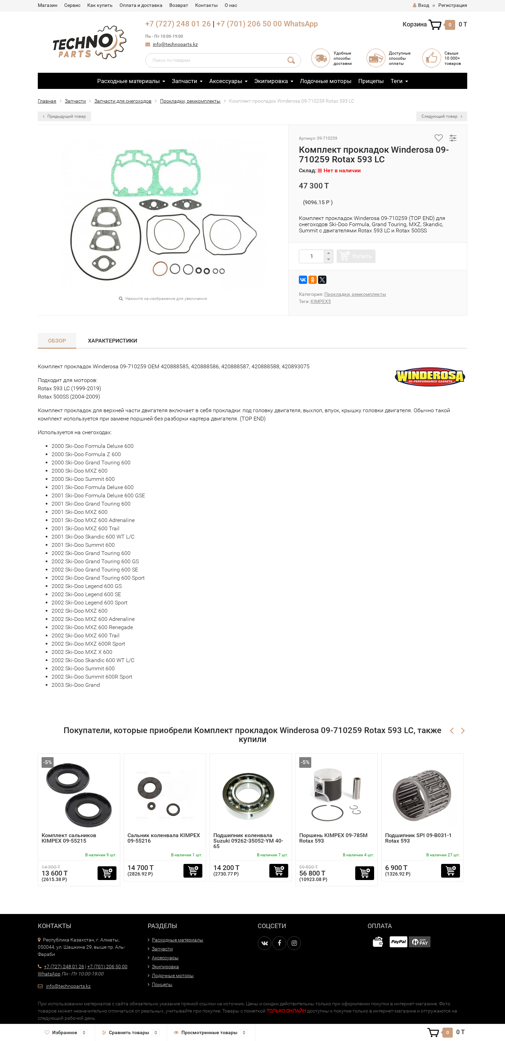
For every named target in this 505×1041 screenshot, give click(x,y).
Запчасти (184, 81)
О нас (231, 5)
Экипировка (271, 81)
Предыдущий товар (66, 116)
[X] (322, 280)
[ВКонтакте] (303, 280)
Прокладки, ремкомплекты (190, 101)
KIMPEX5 (321, 301)
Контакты (206, 5)
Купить (362, 256)
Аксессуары (225, 81)
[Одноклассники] (312, 280)
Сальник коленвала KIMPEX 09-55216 (163, 838)
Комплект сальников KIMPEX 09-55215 (69, 838)
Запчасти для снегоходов (123, 101)
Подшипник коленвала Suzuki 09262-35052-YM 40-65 (248, 840)
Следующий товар (440, 116)
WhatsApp (301, 24)
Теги (397, 81)
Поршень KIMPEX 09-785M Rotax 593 (333, 838)
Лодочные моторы (325, 81)
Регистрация (452, 5)
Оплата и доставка (141, 5)
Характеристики (112, 340)
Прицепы (371, 81)
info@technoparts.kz (175, 44)
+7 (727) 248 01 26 (178, 24)
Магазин (47, 5)
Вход (423, 5)
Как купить (100, 5)
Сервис (72, 5)
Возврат (178, 5)
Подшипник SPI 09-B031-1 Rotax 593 (418, 838)
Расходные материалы (128, 81)
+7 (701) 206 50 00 (249, 24)
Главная (47, 101)
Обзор (57, 340)
